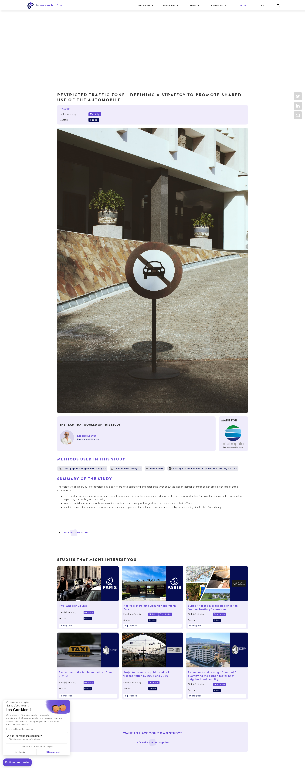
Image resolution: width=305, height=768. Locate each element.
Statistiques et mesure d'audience (25, 739)
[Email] (298, 115)
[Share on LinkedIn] (298, 106)
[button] (145, 5)
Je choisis (20, 752)
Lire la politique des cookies (19, 729)
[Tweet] (298, 96)
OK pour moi (53, 752)
